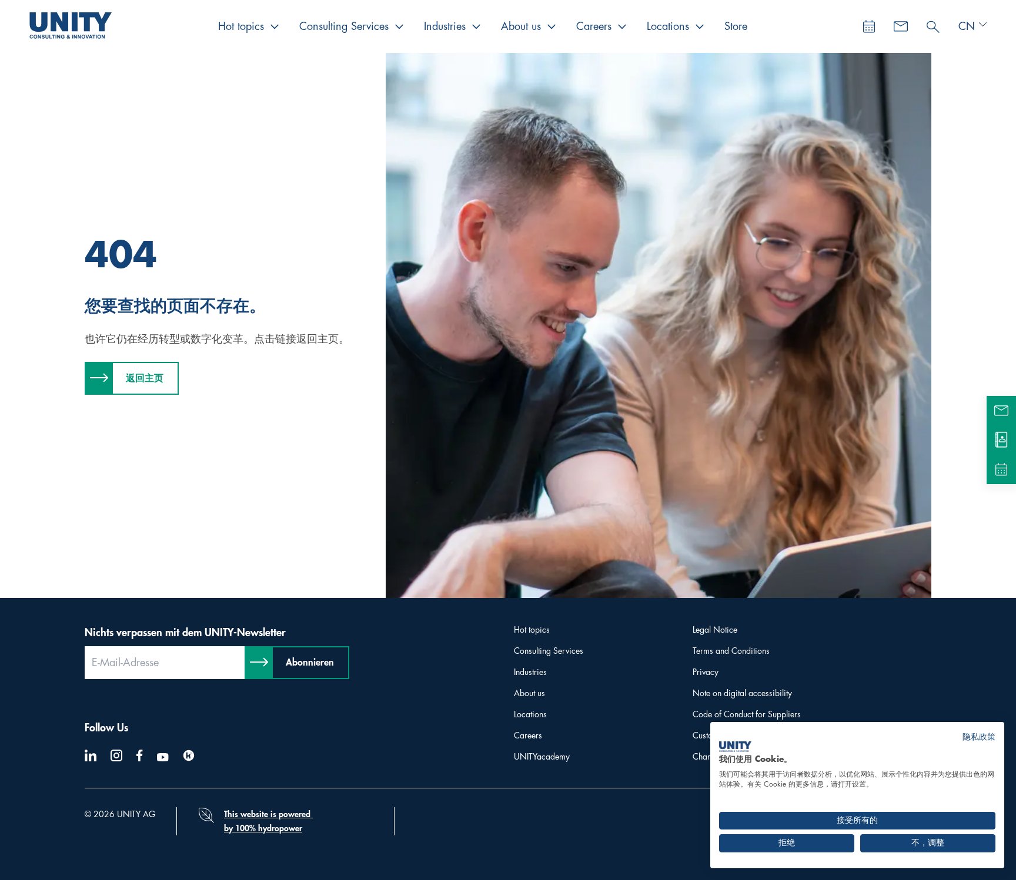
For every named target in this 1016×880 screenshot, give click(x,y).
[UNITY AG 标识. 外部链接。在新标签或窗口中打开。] (735, 746)
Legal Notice (715, 630)
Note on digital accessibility (742, 693)
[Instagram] (116, 755)
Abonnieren (310, 662)
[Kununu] (189, 755)
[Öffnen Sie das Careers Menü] (622, 26)
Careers (593, 26)
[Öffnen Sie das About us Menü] (551, 26)
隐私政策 (978, 737)
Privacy (705, 672)
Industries (445, 26)
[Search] (933, 24)
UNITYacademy (542, 757)
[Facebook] (139, 755)
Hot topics (241, 26)
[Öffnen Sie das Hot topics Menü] (274, 26)
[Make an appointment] (869, 26)
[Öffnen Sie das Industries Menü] (476, 26)
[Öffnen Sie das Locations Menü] (700, 26)
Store (735, 26)
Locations (668, 26)
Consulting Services (344, 26)
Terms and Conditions (731, 651)
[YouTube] (163, 757)
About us (521, 26)
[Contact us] (901, 26)
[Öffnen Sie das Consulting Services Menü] (399, 26)
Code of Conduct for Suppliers (747, 714)
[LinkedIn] (90, 755)
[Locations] (1001, 440)
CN (966, 26)
